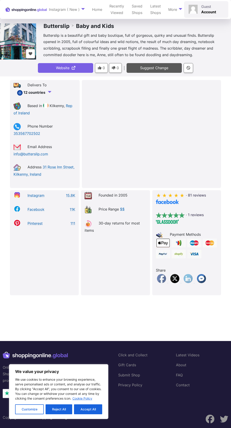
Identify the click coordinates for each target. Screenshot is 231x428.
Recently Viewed (116, 9)
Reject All (59, 409)
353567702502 (27, 133)
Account (208, 12)
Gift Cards (127, 365)
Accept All (88, 409)
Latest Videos (187, 355)
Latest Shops (155, 9)
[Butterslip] (18, 41)
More (172, 9)
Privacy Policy (130, 385)
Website (64, 68)
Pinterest (35, 223)
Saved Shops (137, 9)
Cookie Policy (82, 398)
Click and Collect (133, 355)
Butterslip (56, 26)
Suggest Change (154, 68)
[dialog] (58, 391)
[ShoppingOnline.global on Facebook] (224, 419)
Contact (183, 385)
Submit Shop (129, 375)
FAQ (179, 375)
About (181, 365)
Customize (29, 409)
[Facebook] (162, 281)
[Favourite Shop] (30, 54)
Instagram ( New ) (64, 9)
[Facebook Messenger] (201, 281)
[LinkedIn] (188, 281)
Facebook (36, 209)
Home (97, 9)
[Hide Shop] (188, 68)
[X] (175, 281)
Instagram (36, 195)
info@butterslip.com (31, 154)
